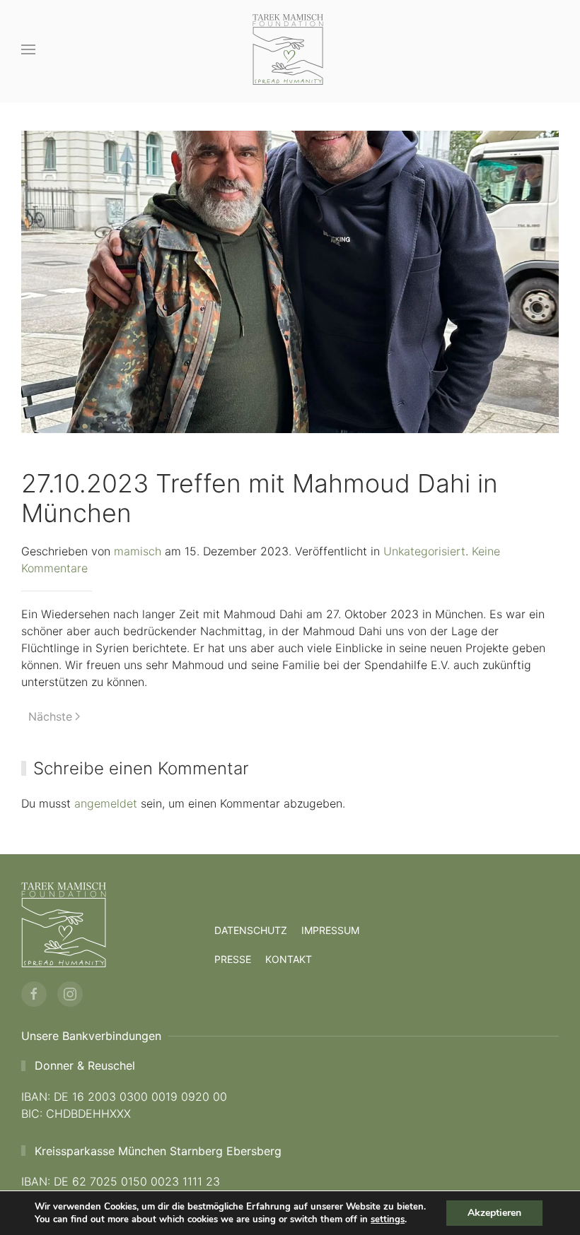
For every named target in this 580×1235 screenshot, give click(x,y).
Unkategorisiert (424, 551)
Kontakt (288, 959)
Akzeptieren (494, 1212)
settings (388, 1219)
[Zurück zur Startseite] (290, 49)
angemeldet (105, 803)
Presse (232, 959)
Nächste (50, 716)
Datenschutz (250, 930)
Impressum (330, 930)
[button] (28, 49)
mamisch (137, 551)
